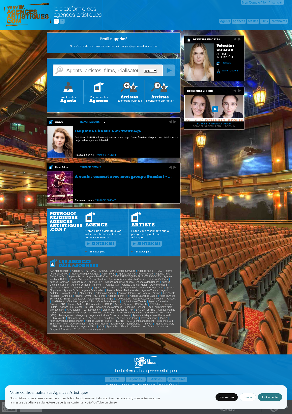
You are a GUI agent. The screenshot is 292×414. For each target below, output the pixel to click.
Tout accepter (270, 397)
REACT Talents (90, 121)
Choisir (248, 397)
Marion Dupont (230, 70)
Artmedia (226, 62)
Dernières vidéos (200, 91)
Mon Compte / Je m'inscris (260, 2)
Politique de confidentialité (120, 384)
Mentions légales (168, 384)
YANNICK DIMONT (90, 167)
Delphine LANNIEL (106, 155)
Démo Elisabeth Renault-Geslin (214, 126)
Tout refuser (226, 397)
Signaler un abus (147, 384)
